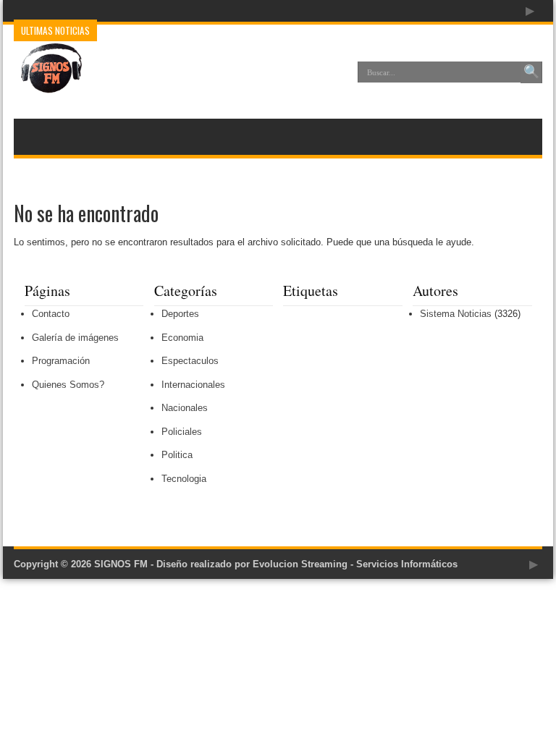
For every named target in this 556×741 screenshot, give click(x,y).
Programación (61, 360)
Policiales (181, 431)
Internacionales (193, 384)
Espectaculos (190, 360)
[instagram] (512, 11)
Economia (182, 337)
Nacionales (184, 407)
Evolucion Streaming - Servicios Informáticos (355, 564)
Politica (177, 454)
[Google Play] (530, 11)
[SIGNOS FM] (48, 82)
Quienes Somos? (68, 384)
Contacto (51, 313)
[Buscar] (531, 72)
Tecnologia (183, 478)
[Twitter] (495, 11)
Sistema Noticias (456, 313)
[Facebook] (478, 11)
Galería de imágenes (75, 337)
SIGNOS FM (121, 564)
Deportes (180, 313)
